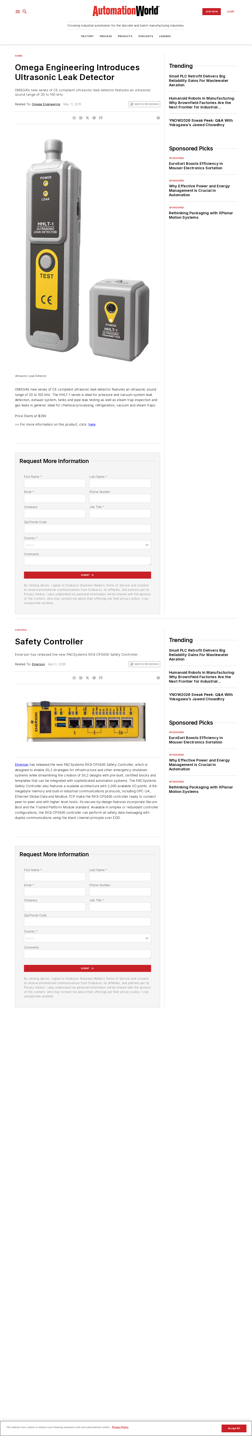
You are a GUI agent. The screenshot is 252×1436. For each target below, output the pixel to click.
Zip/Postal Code (35, 522)
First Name (33, 476)
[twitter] (87, 118)
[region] (126, 1428)
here (92, 424)
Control (21, 630)
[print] (158, 118)
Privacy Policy (120, 1427)
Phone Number (99, 492)
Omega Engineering (46, 104)
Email (29, 492)
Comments (31, 554)
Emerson (38, 664)
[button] (17, 11)
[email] (101, 118)
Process (106, 36)
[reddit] (94, 118)
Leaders (165, 36)
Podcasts (146, 36)
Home (18, 55)
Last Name (98, 476)
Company (30, 507)
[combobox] (87, 544)
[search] (24, 11)
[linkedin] (81, 118)
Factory (87, 36)
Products (125, 36)
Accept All (234, 1428)
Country (31, 538)
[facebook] (74, 118)
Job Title (96, 507)
